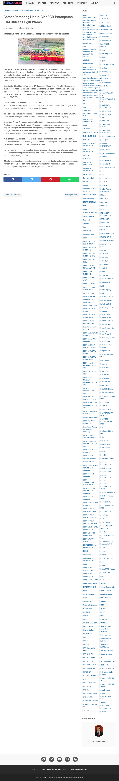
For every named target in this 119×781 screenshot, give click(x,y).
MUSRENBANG (105, 237)
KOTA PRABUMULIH (107, 167)
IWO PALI (86, 690)
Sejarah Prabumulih (107, 587)
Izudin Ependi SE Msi (90, 701)
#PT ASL (86, 104)
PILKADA (103, 406)
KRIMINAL (104, 182)
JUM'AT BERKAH (106, 33)
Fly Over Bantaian (89, 594)
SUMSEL (103, 623)
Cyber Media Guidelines (78, 769)
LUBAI (102, 195)
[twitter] (31, 179)
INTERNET (87, 672)
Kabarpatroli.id (105, 40)
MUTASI (103, 250)
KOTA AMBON (105, 160)
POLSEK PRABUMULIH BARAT (105, 477)
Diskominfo (87, 555)
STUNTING (104, 619)
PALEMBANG (105, 282)
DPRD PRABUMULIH (90, 583)
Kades (102, 50)
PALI (102, 286)
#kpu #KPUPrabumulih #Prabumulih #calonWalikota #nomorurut (89, 51)
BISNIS (85, 182)
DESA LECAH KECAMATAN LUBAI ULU (90, 365)
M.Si (102, 209)
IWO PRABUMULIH (90, 693)
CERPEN (86, 223)
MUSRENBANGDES (107, 240)
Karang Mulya (105, 75)
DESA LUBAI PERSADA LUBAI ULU (89, 390)
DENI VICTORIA (88, 234)
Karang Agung (105, 71)
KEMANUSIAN (105, 111)
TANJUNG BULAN (106, 650)
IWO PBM (42, 3)
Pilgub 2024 (104, 402)
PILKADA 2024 (105, 409)
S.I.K (102, 580)
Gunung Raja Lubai (90, 605)
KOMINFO (104, 140)
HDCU (85, 619)
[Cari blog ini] (114, 3)
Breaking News (88, 198)
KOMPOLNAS (105, 149)
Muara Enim (104, 223)
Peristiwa (103, 364)
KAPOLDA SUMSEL (107, 64)
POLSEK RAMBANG (107, 492)
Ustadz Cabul (105, 690)
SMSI (102, 605)
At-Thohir (86, 129)
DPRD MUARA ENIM (90, 580)
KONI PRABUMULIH (107, 153)
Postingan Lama (71, 195)
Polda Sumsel (105, 448)
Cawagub (86, 220)
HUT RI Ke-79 (88, 654)
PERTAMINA (104, 375)
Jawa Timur (104, 22)
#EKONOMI (87, 43)
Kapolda (103, 61)
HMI (84, 637)
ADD (84, 107)
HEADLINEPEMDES (90, 623)
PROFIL (103, 519)
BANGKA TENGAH (89, 136)
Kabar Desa (104, 37)
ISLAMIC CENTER (89, 675)
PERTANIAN (104, 378)
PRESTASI (104, 515)
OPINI (102, 272)
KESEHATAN (104, 121)
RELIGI (102, 565)
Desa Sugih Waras (89, 462)
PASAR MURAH (105, 304)
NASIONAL (104, 257)
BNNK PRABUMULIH (90, 195)
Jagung (86, 710)
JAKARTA (103, 15)
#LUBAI (86, 60)
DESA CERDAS (88, 293)
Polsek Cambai (105, 468)
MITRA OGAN (105, 219)
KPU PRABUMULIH (107, 178)
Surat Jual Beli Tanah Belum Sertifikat (105, 629)
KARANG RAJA (105, 79)
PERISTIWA (54, 3)
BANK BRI (86, 140)
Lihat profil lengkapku (98, 741)
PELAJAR (103, 311)
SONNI (102, 608)
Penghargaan (105, 351)
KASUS (102, 89)
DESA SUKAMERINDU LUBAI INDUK (88, 482)
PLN (102, 427)
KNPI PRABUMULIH (107, 136)
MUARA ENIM (105, 226)
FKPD (85, 591)
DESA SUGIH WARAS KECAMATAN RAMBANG (90, 468)
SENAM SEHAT (105, 598)
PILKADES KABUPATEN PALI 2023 (106, 421)
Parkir (102, 293)
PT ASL (103, 532)
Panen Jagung (105, 290)
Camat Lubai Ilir (89, 216)
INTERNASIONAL (89, 668)
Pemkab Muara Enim (107, 328)
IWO (84, 679)
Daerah (85, 227)
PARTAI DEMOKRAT (107, 297)
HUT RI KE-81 (88, 661)
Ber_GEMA (87, 174)
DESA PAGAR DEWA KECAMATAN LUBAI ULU (90, 443)
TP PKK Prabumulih (107, 661)
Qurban (103, 551)
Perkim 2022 (104, 371)
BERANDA (30, 3)
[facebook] (12, 179)
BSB (84, 206)
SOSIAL (103, 612)
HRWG (85, 641)
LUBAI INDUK (105, 202)
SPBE (102, 616)
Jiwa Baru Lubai (106, 30)
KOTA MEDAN (105, 164)
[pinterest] (50, 179)
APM (85, 125)
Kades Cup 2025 (106, 54)
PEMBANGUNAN (106, 321)
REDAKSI (35, 769)
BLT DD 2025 (87, 185)
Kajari (102, 57)
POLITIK (103, 455)
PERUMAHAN (105, 382)
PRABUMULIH (105, 511)
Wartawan (104, 702)
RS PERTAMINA (106, 573)
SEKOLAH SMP (105, 591)
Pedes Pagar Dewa (107, 307)
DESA (85, 238)
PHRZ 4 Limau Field (107, 393)
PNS (102, 437)
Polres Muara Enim (107, 459)
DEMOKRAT (87, 231)
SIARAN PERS (105, 601)
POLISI (102, 451)
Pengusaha (104, 360)
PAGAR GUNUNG (106, 279)
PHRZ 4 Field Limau (107, 389)
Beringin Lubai (88, 178)
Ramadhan (104, 555)
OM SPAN (103, 268)
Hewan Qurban (88, 630)
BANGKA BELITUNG (90, 132)
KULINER (103, 185)
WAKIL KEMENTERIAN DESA (105, 696)
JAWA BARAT (105, 19)
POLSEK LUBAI (105, 472)
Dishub (85, 551)
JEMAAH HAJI (105, 26)
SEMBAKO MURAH (107, 594)
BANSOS (86, 159)
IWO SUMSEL (88, 697)
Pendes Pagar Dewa (107, 337)
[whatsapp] (69, 179)
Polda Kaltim (105, 444)
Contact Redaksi (47, 769)
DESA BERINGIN (89, 284)
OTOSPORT (82, 3)
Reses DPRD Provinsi (107, 569)
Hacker (85, 616)
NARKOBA (104, 254)
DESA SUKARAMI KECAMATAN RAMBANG (89, 490)
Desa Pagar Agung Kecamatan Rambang (90, 429)
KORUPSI (103, 157)
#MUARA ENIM (88, 64)
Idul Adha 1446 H (89, 665)
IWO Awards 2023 (89, 683)
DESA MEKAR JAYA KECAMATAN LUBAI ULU (90, 405)
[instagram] (67, 759)
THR (102, 658)
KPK (102, 171)
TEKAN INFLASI (106, 654)
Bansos (86, 155)
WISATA (103, 712)
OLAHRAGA (104, 264)
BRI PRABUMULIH (89, 202)
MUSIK (102, 230)
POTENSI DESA (105, 502)
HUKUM (86, 644)
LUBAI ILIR (104, 199)
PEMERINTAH (105, 324)
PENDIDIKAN (68, 3)
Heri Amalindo (88, 626)
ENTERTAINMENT (89, 587)
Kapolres (103, 68)
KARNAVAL (104, 86)
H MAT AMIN (87, 608)
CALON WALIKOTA (90, 213)
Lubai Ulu (103, 206)
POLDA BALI (104, 441)
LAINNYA (94, 3)
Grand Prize (87, 601)
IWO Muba (87, 686)
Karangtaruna (105, 82)
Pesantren (104, 385)
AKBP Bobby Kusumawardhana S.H (90, 113)
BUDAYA (86, 209)
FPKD (85, 598)
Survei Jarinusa (106, 635)
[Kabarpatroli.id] (12, 3)
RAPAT (102, 562)
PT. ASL (103, 547)
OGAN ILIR (104, 261)
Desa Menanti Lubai (90, 417)
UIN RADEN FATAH (107, 668)
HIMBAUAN (87, 634)
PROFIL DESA (105, 522)
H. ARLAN (86, 612)
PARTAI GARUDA (106, 300)
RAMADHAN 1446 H (107, 558)
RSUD (102, 576)
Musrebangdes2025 (107, 233)
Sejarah (103, 583)
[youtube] (59, 759)
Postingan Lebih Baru (12, 195)
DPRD (85, 564)
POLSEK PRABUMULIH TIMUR (105, 486)
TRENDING (104, 665)
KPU (102, 175)
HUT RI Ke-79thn (89, 658)
